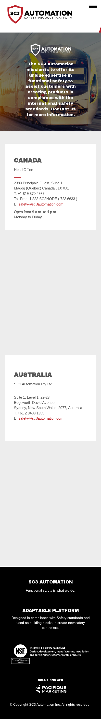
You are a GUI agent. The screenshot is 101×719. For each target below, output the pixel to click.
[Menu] (93, 6)
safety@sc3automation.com (40, 204)
